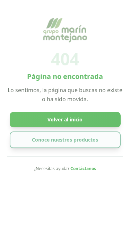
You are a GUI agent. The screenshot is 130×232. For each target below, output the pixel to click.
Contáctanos (83, 168)
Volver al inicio (65, 119)
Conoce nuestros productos (65, 139)
